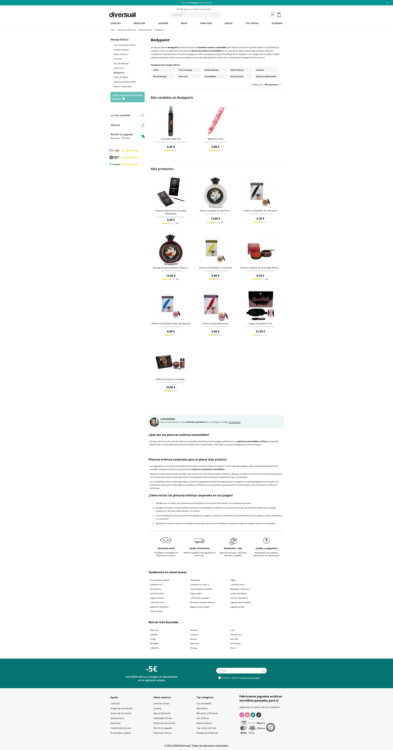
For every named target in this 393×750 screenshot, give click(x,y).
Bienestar (139, 23)
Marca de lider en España (196, 2)
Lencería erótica (157, 593)
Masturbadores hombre (201, 589)
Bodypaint (119, 72)
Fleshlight (154, 643)
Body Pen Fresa (215, 138)
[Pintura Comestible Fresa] (215, 305)
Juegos (229, 23)
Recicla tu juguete (122, 136)
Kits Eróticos (202, 718)
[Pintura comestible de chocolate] (260, 192)
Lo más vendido (120, 115)
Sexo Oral (118, 68)
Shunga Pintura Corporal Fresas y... (171, 267)
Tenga (153, 639)
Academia (277, 23)
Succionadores (204, 703)
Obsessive (194, 643)
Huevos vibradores (239, 598)
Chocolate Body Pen (171, 138)
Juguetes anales (237, 606)
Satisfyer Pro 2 (156, 584)
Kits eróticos (155, 589)
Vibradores (195, 580)
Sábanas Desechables (125, 81)
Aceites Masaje (121, 49)
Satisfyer (154, 634)
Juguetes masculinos (159, 606)
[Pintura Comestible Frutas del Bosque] (171, 305)
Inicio (113, 30)
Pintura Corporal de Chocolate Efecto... (260, 267)
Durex (233, 647)
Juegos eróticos (157, 598)
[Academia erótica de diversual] (253, 714)
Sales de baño (236, 76)
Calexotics (154, 647)
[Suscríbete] (263, 671)
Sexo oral (183, 76)
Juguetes (116, 23)
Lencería (163, 23)
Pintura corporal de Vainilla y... (215, 210)
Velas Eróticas (121, 54)
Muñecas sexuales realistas (202, 602)
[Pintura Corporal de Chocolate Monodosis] (171, 192)
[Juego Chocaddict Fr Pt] (260, 305)
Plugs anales (195, 593)
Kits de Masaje (121, 63)
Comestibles (210, 76)
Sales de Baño (121, 77)
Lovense (194, 634)
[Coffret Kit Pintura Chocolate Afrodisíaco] (171, 361)
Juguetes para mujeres (240, 602)
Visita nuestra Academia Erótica (127, 97)
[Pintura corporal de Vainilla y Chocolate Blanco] (215, 192)
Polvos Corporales (123, 86)
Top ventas (252, 23)
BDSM (184, 23)
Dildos (233, 580)
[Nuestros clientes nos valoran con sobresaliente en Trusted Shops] (124, 157)
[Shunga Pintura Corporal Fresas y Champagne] (171, 249)
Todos (156, 70)
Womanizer (235, 643)
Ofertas (115, 125)
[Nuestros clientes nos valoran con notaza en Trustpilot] (124, 164)
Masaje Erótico (119, 39)
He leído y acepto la (241, 677)
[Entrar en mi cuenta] (272, 14)
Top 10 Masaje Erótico (125, 45)
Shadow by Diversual (207, 732)
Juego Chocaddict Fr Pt (260, 323)
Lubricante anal (157, 602)
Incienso (118, 58)
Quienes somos (161, 703)
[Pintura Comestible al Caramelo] (215, 249)
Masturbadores (204, 723)
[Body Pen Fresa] (215, 121)
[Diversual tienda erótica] (133, 14)
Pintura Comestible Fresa (215, 323)
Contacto (115, 703)
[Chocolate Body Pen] (171, 121)
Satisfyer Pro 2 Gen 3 (199, 584)
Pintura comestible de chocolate (260, 210)
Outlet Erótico (156, 611)
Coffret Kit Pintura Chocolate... (170, 379)
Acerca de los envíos (121, 713)
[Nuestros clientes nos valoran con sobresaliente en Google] (124, 150)
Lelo (232, 630)
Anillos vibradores (238, 593)
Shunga (193, 647)
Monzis (193, 639)
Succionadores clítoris (160, 580)
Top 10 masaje (185, 70)
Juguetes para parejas (200, 606)
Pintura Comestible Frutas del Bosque (171, 323)
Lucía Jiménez (234, 422)
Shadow (194, 630)
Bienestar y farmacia (239, 589)
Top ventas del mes (206, 728)
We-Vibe (234, 639)
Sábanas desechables (266, 76)
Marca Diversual (162, 713)
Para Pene (206, 23)
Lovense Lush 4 (237, 584)
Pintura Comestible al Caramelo (215, 267)
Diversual (154, 630)
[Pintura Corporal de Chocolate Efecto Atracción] (260, 249)
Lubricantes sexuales (199, 598)
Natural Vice (235, 634)
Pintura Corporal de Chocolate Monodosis (170, 212)
